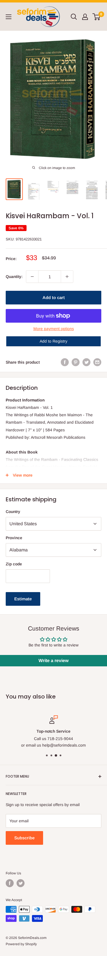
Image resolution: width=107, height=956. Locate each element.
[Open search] (74, 17)
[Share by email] (97, 362)
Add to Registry (53, 341)
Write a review (53, 660)
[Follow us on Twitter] (21, 883)
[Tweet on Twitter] (86, 362)
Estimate (23, 598)
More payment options (53, 328)
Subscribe (24, 837)
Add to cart (54, 297)
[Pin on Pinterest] (76, 362)
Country (13, 511)
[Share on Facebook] (65, 362)
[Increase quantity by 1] (67, 277)
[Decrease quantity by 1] (32, 277)
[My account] (85, 17)
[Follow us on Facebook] (10, 883)
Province (14, 537)
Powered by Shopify (21, 944)
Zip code (14, 564)
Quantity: (14, 276)
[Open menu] (8, 17)
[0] (96, 16)
